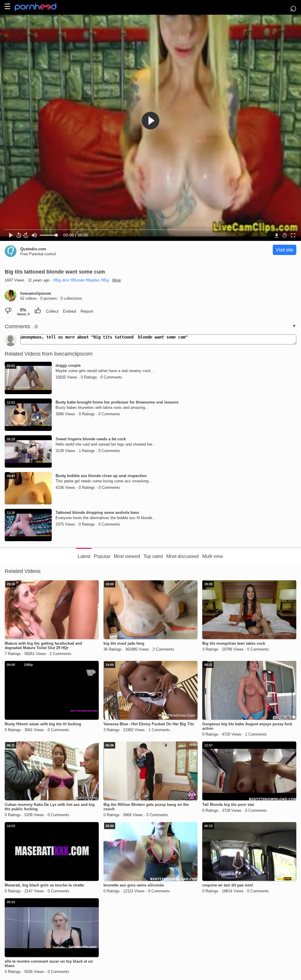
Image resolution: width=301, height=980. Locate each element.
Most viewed (127, 556)
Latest (84, 556)
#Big (105, 280)
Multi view (212, 556)
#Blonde (77, 280)
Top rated (153, 556)
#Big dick (61, 280)
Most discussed (182, 556)
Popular (102, 556)
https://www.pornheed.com (40, 7)
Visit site (284, 249)
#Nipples (92, 280)
